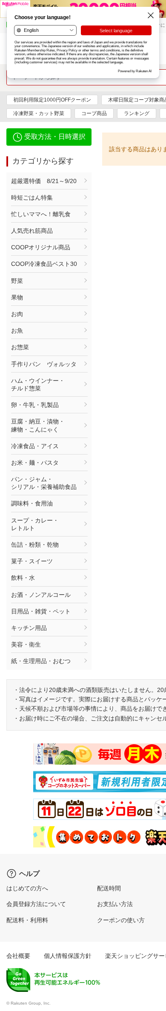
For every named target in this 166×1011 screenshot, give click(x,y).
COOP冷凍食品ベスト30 (44, 263)
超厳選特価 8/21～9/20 (44, 181)
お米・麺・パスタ (35, 462)
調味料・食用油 (32, 503)
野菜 (17, 280)
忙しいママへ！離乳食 (41, 214)
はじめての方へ (27, 888)
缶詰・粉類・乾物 (35, 544)
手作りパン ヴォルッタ (44, 364)
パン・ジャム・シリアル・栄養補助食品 (44, 483)
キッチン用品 (29, 627)
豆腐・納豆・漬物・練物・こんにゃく (38, 425)
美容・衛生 (26, 644)
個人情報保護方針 (68, 955)
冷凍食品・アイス (35, 446)
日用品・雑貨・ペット (41, 611)
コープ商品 (94, 113)
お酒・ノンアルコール (41, 594)
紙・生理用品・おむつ (41, 661)
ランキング (136, 113)
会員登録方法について (36, 904)
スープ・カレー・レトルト (35, 524)
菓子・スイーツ (32, 561)
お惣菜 (20, 347)
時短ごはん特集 (32, 197)
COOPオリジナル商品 (40, 247)
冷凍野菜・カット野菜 (38, 113)
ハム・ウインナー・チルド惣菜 (38, 384)
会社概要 (18, 955)
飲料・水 (23, 577)
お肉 (17, 314)
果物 (17, 297)
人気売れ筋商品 (32, 230)
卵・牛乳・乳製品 (35, 404)
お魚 (17, 330)
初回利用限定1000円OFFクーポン (52, 100)
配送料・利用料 (27, 920)
